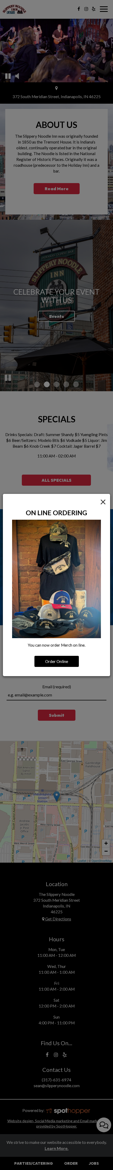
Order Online (56, 661)
